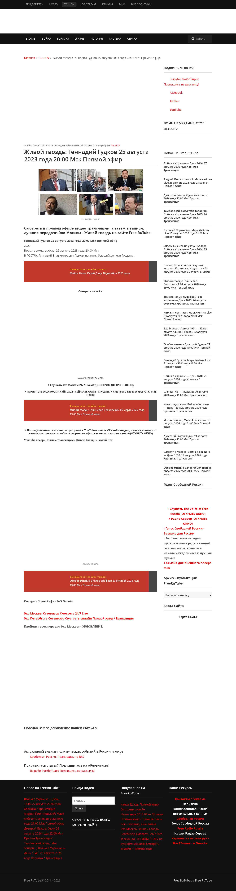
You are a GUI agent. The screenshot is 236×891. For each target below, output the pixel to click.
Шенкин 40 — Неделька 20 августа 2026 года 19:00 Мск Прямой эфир (186, 393)
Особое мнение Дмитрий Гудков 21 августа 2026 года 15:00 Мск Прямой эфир (187, 347)
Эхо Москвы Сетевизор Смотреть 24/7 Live (56, 613)
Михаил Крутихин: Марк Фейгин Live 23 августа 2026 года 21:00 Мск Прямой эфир (188, 316)
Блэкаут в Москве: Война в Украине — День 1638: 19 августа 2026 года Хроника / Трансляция (187, 455)
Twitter (174, 101)
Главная (29, 58)
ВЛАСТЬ (31, 38)
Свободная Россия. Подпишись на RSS (56, 757)
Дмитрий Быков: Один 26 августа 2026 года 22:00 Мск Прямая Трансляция (185, 198)
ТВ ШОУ (69, 4)
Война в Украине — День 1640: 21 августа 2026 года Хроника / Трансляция (185, 379)
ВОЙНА (46, 38)
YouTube (175, 110)
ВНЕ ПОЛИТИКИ (141, 4)
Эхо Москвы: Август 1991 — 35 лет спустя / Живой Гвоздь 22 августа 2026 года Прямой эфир (185, 332)
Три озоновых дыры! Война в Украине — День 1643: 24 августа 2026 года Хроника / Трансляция (185, 300)
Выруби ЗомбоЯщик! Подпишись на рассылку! (62, 771)
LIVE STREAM (88, 4)
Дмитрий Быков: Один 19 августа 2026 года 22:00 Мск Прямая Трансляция (185, 439)
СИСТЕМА (115, 38)
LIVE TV (53, 4)
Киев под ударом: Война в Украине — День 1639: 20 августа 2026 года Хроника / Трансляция (186, 408)
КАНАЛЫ (107, 4)
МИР (122, 4)
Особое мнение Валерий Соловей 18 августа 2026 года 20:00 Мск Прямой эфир (187, 471)
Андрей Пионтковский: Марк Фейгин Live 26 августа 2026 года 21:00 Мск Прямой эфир (188, 183)
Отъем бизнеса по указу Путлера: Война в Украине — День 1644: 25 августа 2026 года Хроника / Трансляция (185, 251)
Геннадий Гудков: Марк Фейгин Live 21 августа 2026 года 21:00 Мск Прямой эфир (187, 363)
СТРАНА (132, 38)
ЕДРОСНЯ (63, 38)
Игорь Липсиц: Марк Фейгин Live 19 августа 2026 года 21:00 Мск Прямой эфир (187, 423)
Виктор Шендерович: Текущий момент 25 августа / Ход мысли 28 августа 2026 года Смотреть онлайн (187, 268)
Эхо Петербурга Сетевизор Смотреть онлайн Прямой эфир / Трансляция (79, 618)
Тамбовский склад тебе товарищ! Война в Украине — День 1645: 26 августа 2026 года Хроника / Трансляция (185, 216)
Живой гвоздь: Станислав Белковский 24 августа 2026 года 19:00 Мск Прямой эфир (185, 284)
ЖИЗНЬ (79, 38)
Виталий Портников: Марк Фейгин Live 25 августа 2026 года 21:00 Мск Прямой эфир (186, 233)
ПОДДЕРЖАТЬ (34, 4)
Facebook (176, 92)
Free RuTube (182, 880)
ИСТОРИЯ (97, 38)
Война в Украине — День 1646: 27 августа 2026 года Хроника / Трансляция (185, 167)
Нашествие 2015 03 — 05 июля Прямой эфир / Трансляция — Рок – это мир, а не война (142, 819)
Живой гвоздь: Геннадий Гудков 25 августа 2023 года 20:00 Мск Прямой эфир (86, 155)
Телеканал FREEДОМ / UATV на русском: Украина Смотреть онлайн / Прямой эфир (141, 844)
